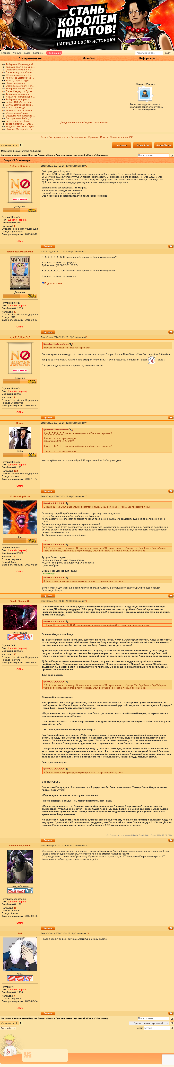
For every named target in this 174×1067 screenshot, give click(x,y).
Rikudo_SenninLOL (20, 601)
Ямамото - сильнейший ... (20, 96)
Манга (50, 155)
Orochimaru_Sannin (20, 845)
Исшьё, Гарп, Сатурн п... (19, 80)
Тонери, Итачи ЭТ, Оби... (19, 123)
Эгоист (20, 423)
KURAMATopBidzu (20, 496)
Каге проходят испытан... (20, 110)
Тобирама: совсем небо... (20, 88)
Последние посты (58, 137)
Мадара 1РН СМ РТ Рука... (21, 126)
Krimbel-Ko (26, 151)
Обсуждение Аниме (17, 113)
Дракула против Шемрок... (20, 67)
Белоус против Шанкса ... (20, 121)
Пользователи (78, 137)
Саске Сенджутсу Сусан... (20, 91)
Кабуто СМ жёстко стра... (20, 102)
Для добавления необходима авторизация (84, 122)
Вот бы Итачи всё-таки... (19, 104)
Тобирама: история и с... (19, 99)
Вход (43, 137)
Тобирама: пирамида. (18, 94)
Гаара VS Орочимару (97, 155)
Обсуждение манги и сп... (20, 69)
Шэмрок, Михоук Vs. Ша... (20, 129)
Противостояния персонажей (70, 155)
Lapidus (37, 151)
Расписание (54, 52)
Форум (17, 52)
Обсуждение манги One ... (20, 75)
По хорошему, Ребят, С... (19, 118)
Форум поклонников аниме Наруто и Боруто (23, 155)
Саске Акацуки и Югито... (20, 72)
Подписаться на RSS (121, 137)
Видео (26, 52)
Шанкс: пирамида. (16, 83)
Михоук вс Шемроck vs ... (20, 77)
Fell (20, 933)
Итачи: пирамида (15, 107)
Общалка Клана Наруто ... (20, 115)
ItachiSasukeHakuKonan (20, 251)
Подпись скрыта (53, 283)
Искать (104, 137)
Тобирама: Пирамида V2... (21, 64)
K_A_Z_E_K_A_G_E (20, 166)
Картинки (38, 52)
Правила (93, 137)
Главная (6, 52)
